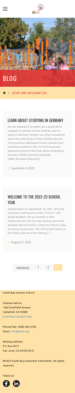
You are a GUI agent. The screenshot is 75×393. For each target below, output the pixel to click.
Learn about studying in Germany (35, 120)
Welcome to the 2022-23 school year (34, 199)
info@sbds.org (20, 331)
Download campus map (17, 316)
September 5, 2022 (23, 168)
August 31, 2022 (21, 242)
